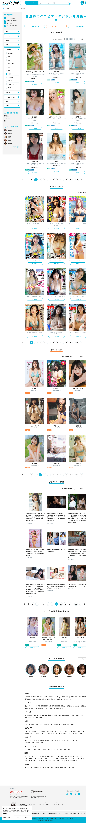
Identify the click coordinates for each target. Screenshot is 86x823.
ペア (28, 749)
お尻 (9, 60)
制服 (39, 724)
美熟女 (49, 740)
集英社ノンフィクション (45, 708)
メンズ (55, 768)
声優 (68, 756)
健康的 (9, 74)
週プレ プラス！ (11, 23)
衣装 (7, 45)
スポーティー (11, 80)
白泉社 (48, 699)
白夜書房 (53, 699)
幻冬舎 (68, 697)
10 (70, 180)
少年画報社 (28, 699)
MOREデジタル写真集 (65, 706)
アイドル (41, 756)
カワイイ (72, 740)
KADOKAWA (43, 697)
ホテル (55, 749)
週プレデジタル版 (12, 21)
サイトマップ (81, 813)
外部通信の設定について (53, 813)
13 (69, 604)
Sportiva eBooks (58, 708)
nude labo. (42, 717)
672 (76, 604)
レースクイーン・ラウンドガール (37, 758)
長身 (9, 70)
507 (77, 475)
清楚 (40, 742)
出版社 (7, 32)
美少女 (29, 740)
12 (65, 604)
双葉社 (58, 699)
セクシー (30, 742)
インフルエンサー (76, 758)
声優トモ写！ (28, 717)
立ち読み (34, 84)
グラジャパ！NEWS (12, 26)
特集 (5, 121)
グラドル (30, 756)
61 (77, 180)
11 (61, 604)
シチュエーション (10, 97)
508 (82, 475)
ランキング (7, 118)
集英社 (72, 697)
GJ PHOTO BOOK (53, 706)
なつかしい (60, 740)
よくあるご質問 (64, 813)
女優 (51, 756)
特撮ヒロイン (31, 761)
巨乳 (9, 56)
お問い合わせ (73, 813)
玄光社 (63, 697)
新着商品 (6, 116)
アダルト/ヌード (72, 761)
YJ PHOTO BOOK (43, 706)
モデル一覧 (15, 147)
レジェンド (43, 761)
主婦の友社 (78, 697)
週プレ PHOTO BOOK (31, 706)
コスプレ (30, 724)
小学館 (84, 697)
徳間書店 (38, 699)
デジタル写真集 (11, 18)
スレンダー (10, 53)
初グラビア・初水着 (42, 768)
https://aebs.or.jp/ (23, 805)
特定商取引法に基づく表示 (38, 813)
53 (77, 343)
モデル (59, 756)
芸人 (52, 761)
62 (81, 180)
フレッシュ (10, 77)
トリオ (36, 749)
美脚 (9, 67)
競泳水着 (48, 724)
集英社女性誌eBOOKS (31, 708)
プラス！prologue (42, 715)
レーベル (8, 36)
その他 (7, 106)
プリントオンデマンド (77, 715)
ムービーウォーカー (66, 699)
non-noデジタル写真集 (79, 706)
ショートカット (11, 63)
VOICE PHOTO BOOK (64, 715)
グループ (45, 749)
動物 (63, 768)
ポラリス (35, 717)
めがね (58, 724)
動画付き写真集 (52, 715)
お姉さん (39, 740)
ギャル (9, 87)
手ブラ (29, 768)
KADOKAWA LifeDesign (54, 697)
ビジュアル (8, 49)
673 (80, 604)
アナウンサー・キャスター (59, 758)
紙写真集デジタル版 (30, 715)
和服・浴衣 (69, 724)
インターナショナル (12, 84)
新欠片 (44, 699)
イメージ (8, 93)
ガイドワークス (35, 697)
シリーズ (8, 40)
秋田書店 (27, 697)
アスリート (62, 761)
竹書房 (34, 699)
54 (81, 343)
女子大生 (77, 756)
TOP (4, 8)
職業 (7, 101)
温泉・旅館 (65, 749)
